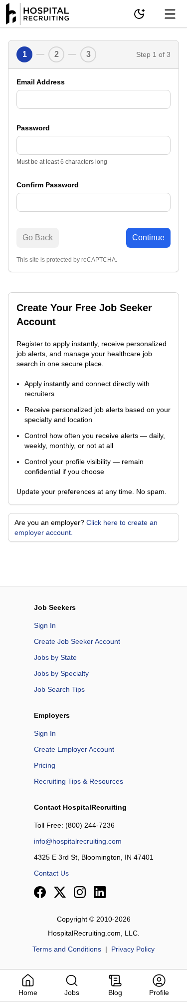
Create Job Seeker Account (77, 641)
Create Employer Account (74, 749)
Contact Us (51, 873)
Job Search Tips (59, 689)
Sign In (45, 625)
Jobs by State (55, 657)
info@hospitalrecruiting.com (78, 841)
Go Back (37, 237)
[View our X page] (60, 892)
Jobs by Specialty (61, 673)
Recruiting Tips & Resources (78, 781)
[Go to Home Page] (37, 14)
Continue (148, 237)
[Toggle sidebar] (170, 14)
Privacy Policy (133, 949)
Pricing (44, 765)
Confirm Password (47, 185)
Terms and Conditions (66, 949)
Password (33, 128)
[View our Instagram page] (80, 892)
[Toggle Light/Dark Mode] (139, 14)
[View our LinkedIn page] (100, 892)
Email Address (40, 82)
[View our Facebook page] (40, 892)
